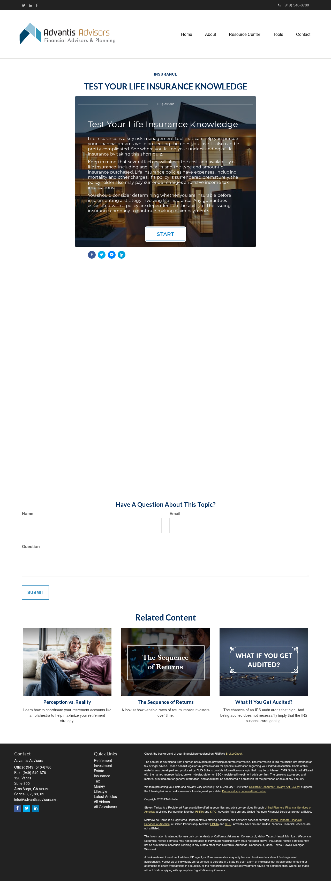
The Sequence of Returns (166, 702)
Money (99, 786)
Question (31, 546)
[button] (210, 34)
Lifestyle (100, 791)
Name (27, 513)
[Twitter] (23, 5)
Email (174, 513)
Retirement (103, 760)
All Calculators (105, 806)
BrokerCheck (234, 753)
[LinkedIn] (30, 5)
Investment (103, 765)
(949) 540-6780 (296, 4)
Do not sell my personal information (244, 791)
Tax (97, 781)
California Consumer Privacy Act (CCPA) (274, 787)
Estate (99, 770)
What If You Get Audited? (263, 702)
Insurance (102, 775)
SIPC (213, 811)
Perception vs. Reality (67, 702)
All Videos (102, 801)
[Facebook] (37, 5)
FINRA (199, 811)
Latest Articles (105, 796)
